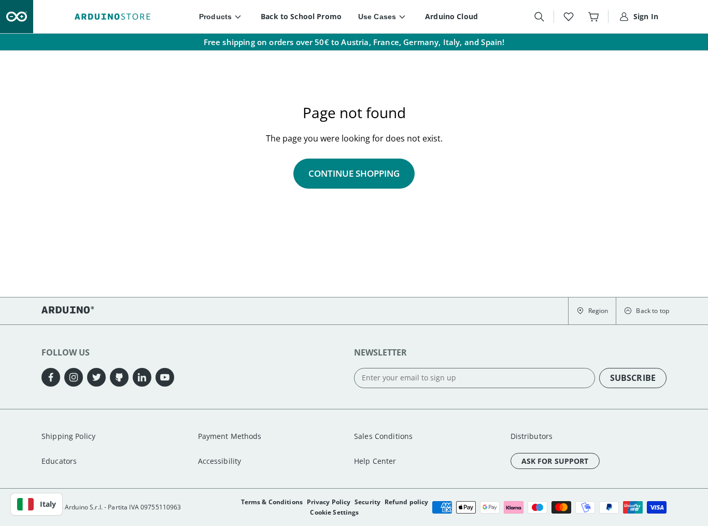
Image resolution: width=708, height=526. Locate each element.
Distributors (532, 436)
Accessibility (220, 461)
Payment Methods (230, 436)
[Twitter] (96, 377)
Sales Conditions (383, 436)
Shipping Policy (68, 436)
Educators (59, 461)
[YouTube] (164, 377)
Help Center (375, 461)
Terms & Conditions (272, 501)
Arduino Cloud (451, 16)
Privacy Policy (329, 501)
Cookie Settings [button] (334, 512)
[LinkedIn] (142, 377)
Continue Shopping (354, 173)
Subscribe (633, 377)
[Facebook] (50, 377)
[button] (592, 310)
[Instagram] (73, 377)
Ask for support (555, 461)
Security (367, 501)
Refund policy (407, 501)
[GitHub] (119, 377)
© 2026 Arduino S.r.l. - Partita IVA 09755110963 (111, 507)
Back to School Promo (301, 16)
